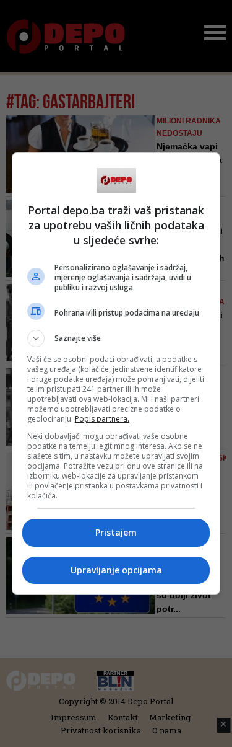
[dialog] (116, 373)
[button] (116, 338)
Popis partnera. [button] (102, 418)
